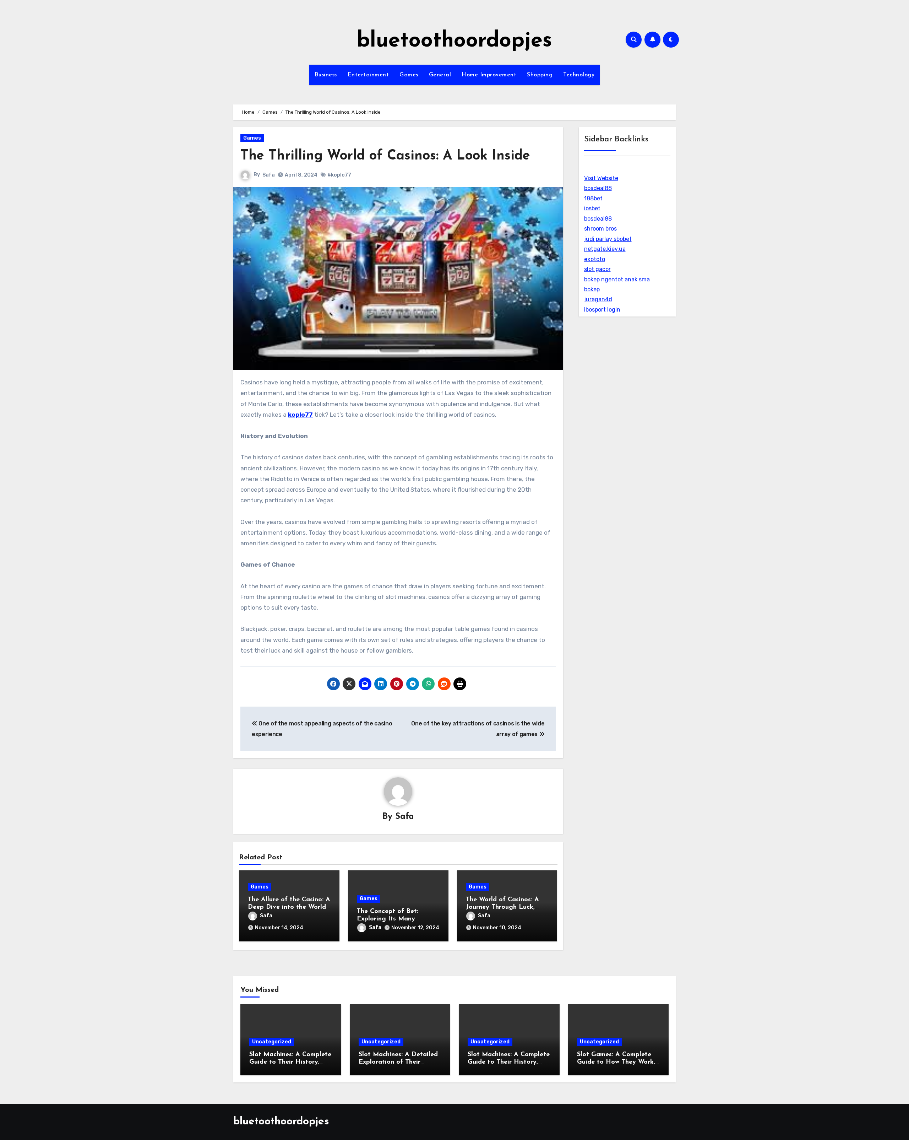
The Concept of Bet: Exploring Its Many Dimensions (387, 919)
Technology (578, 75)
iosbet (592, 208)
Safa (268, 175)
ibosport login (602, 309)
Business (326, 75)
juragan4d (598, 299)
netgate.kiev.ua (605, 248)
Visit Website (601, 178)
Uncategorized (271, 1042)
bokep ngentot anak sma (617, 279)
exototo (594, 259)
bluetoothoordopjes (454, 41)
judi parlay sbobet (608, 239)
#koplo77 (339, 175)
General (440, 75)
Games (408, 75)
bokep (592, 289)
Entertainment (368, 75)
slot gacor (597, 269)
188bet (593, 198)
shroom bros (600, 228)
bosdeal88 (598, 188)
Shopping (540, 75)
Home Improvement (489, 75)
